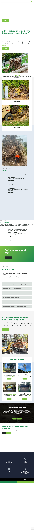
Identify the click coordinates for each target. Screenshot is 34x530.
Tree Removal (9, 374)
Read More (9, 378)
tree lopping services (22, 376)
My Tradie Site (27, 479)
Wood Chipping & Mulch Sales (24, 393)
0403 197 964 (25, 462)
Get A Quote (19, 418)
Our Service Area (4, 45)
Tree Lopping (24, 374)
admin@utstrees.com (9, 472)
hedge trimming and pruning (12, 394)
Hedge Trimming (9, 393)
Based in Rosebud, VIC (9, 462)
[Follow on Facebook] (8, 465)
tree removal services (12, 376)
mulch (30, 395)
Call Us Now (5, 20)
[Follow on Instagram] (10, 465)
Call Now (14, 418)
